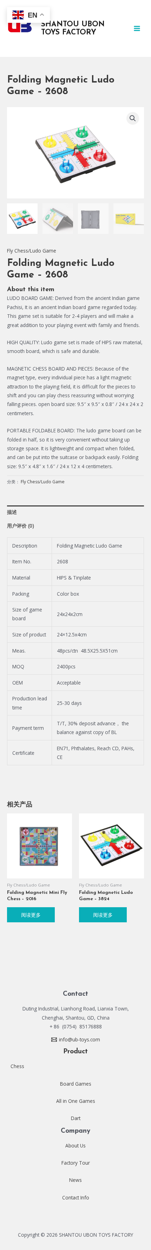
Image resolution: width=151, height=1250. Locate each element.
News (75, 1180)
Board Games (75, 1083)
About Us (75, 1145)
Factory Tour (75, 1162)
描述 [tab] (12, 512)
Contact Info (75, 1197)
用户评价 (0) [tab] (20, 525)
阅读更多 (31, 914)
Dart (75, 1118)
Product (75, 1051)
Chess (17, 1066)
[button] (132, 118)
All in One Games (75, 1101)
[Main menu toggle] (137, 28)
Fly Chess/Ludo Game (31, 250)
